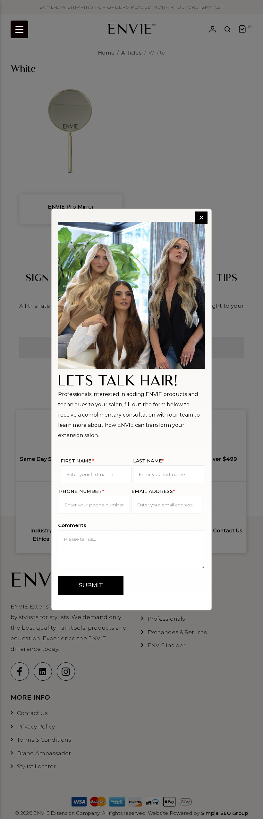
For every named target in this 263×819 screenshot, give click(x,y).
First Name (77, 461)
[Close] (201, 217)
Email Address (153, 491)
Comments (72, 525)
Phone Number (81, 491)
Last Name (148, 461)
